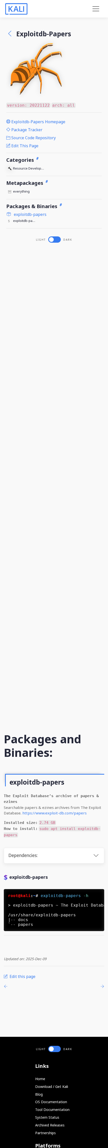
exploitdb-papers (29, 214)
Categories (20, 160)
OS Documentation (51, 1101)
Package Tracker (26, 129)
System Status (47, 1117)
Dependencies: (23, 855)
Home (40, 1078)
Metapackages (25, 183)
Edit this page (24, 146)
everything (21, 191)
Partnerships (45, 1132)
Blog (39, 1094)
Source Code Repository (33, 137)
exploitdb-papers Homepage (37, 121)
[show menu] (95, 9)
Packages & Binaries (32, 206)
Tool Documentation (52, 1109)
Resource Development (29, 168)
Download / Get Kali (51, 1086)
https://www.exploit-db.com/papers (54, 812)
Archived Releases (50, 1125)
